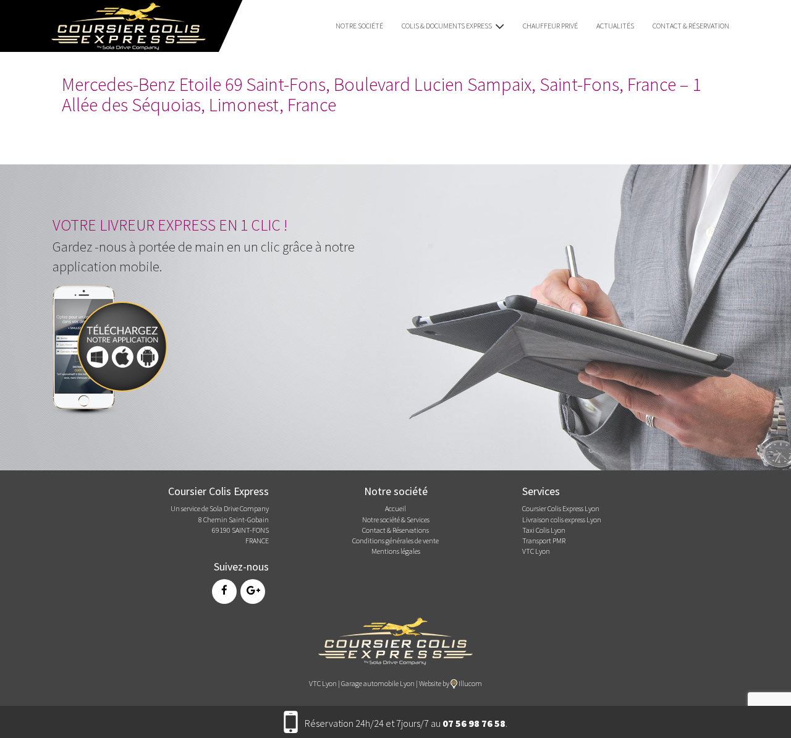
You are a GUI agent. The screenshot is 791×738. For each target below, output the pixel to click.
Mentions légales (395, 551)
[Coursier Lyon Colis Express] (124, 25)
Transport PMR (543, 540)
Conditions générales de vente (395, 540)
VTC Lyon (536, 551)
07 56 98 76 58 (473, 723)
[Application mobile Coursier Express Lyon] (114, 347)
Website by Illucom (450, 683)
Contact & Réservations (395, 530)
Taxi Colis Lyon (543, 530)
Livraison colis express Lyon (561, 519)
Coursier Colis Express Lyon (560, 508)
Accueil (395, 508)
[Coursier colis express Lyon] (395, 640)
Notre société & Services (395, 519)
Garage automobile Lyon (378, 683)
